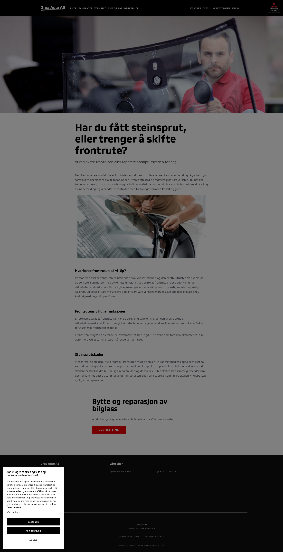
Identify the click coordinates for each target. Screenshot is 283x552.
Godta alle (33, 522)
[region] (33, 508)
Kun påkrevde (33, 530)
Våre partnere (14, 512)
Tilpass (33, 539)
